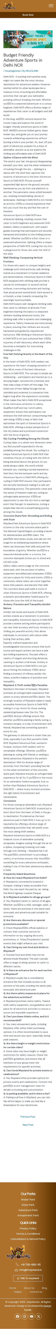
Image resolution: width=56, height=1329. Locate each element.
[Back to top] (49, 1322)
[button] (51, 6)
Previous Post (28, 1116)
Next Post (28, 1124)
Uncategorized (12, 71)
